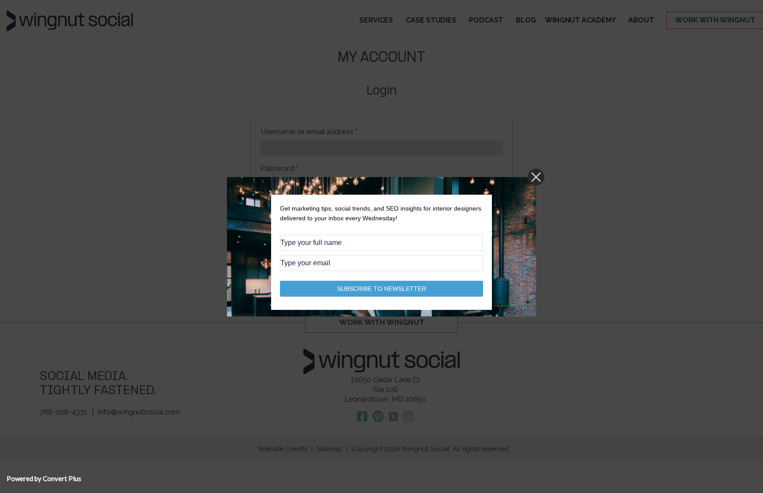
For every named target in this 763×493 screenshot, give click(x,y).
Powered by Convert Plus (44, 478)
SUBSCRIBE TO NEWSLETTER (381, 288)
